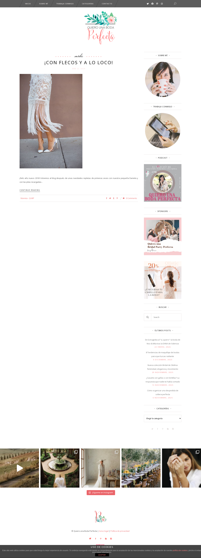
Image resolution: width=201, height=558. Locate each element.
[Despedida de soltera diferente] (162, 254)
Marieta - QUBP (27, 198)
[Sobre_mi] (162, 96)
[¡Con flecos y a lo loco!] (51, 121)
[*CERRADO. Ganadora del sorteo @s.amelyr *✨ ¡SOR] (181, 468)
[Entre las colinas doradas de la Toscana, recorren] (19, 468)
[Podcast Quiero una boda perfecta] (162, 201)
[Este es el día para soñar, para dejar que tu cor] (59, 468)
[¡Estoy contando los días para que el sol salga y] (141, 468)
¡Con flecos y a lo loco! (78, 62)
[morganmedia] (100, 523)
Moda (79, 55)
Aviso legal (104, 531)
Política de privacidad (120, 531)
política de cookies (180, 550)
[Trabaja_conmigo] (162, 147)
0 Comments (131, 198)
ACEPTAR (102, 555)
